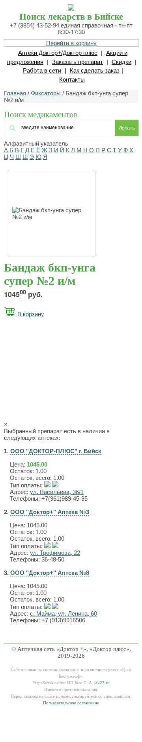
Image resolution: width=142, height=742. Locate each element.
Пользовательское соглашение (71, 703)
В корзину (30, 314)
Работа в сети (42, 70)
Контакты (72, 79)
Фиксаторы (46, 93)
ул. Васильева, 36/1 (57, 492)
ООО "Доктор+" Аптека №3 (49, 512)
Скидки (121, 61)
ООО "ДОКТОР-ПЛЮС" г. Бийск (55, 451)
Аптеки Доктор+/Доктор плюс (57, 52)
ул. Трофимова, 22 (55, 552)
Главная (15, 93)
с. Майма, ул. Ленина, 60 (63, 613)
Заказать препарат (77, 61)
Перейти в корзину (71, 43)
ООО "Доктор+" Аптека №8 (49, 572)
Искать (126, 128)
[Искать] (52, 127)
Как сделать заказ (95, 70)
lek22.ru (102, 683)
